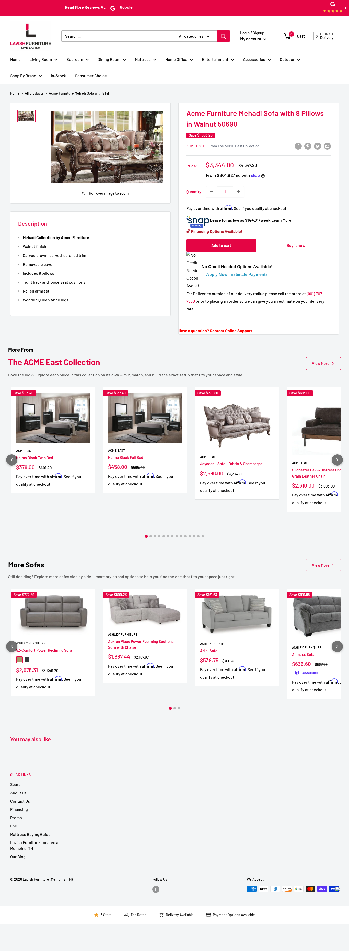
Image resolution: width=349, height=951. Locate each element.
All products (34, 93)
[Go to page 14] (203, 536)
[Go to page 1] (146, 536)
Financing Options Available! (216, 231)
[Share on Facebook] (298, 146)
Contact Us (20, 800)
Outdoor (287, 59)
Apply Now (216, 274)
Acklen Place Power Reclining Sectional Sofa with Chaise (141, 644)
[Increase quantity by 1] (238, 191)
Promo (16, 817)
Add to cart (221, 245)
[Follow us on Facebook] (155, 889)
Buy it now (296, 245)
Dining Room (109, 59)
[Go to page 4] (159, 536)
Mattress (143, 59)
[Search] (223, 36)
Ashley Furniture (30, 643)
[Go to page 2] (150, 536)
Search (16, 784)
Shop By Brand (23, 75)
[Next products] (337, 460)
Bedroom (74, 59)
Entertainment (215, 59)
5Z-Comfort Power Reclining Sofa (44, 650)
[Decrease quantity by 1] (211, 191)
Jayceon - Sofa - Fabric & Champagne (231, 463)
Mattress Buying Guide (30, 834)
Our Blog (18, 856)
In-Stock (58, 75)
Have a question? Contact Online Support (215, 330)
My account (251, 38)
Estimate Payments (249, 274)
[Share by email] (327, 146)
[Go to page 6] (168, 536)
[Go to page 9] (181, 536)
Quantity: (194, 191)
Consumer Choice (91, 75)
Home (15, 59)
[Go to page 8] (177, 536)
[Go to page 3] (155, 536)
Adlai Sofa (208, 650)
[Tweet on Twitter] (317, 146)
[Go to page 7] (172, 536)
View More (320, 363)
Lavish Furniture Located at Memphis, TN (35, 845)
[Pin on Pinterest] (307, 146)
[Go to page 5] (163, 536)
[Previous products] (11, 460)
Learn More (281, 220)
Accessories (254, 59)
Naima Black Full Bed (125, 457)
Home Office (176, 59)
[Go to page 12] (194, 536)
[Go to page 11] (190, 536)
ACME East (195, 146)
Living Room (41, 59)
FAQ (13, 825)
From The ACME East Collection (234, 146)
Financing (19, 809)
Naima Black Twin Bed (34, 457)
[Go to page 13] (198, 536)
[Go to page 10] (185, 536)
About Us (18, 792)
